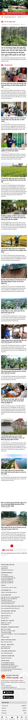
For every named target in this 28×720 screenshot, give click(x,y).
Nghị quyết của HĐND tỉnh (7, 582)
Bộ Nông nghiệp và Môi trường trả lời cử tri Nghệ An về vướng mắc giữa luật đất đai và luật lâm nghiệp (13, 217)
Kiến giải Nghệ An (5, 624)
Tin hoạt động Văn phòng (7, 576)
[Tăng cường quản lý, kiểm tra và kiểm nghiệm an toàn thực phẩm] (14, 140)
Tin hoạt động (4, 566)
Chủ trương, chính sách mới (7, 603)
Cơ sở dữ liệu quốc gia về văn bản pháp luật (11, 669)
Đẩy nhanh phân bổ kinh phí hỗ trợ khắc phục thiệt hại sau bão (13, 372)
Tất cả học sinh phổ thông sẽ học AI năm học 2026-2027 (14, 553)
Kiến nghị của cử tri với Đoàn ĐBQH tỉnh (10, 24)
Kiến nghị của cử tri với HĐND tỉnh (9, 598)
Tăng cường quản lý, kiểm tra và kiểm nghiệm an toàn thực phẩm (13, 150)
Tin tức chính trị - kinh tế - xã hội (8, 587)
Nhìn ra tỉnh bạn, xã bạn (6, 642)
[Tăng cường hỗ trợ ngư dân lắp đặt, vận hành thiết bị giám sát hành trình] (14, 331)
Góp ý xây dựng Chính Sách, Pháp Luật (10, 608)
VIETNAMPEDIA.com (23, 700)
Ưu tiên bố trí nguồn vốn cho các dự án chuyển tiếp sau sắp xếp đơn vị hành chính (13, 119)
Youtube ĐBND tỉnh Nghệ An (7, 662)
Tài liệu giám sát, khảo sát (7, 570)
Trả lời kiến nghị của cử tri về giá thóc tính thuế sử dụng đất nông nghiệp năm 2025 (13, 250)
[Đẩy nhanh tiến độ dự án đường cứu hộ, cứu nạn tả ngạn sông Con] (14, 518)
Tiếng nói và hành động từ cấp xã (9, 592)
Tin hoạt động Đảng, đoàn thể (8, 578)
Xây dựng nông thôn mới (7, 613)
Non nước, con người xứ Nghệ (8, 630)
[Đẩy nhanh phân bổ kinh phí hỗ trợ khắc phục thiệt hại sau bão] (14, 362)
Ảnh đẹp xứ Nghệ (5, 637)
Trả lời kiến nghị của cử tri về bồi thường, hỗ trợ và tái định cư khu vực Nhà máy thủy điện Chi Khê (13, 437)
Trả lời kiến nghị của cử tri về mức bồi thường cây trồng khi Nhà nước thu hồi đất (13, 180)
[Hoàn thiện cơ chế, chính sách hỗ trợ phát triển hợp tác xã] (14, 302)
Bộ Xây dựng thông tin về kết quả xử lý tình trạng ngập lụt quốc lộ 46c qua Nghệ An (13, 281)
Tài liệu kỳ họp (4, 568)
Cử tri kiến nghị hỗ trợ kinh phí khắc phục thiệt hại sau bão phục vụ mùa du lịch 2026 (13, 472)
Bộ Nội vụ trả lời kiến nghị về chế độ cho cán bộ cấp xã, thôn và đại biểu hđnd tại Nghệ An (12, 400)
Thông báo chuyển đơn (6, 600)
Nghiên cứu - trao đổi (6, 622)
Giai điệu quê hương (5, 646)
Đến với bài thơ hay (5, 648)
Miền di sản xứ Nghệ (6, 629)
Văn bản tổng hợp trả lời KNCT (8, 602)
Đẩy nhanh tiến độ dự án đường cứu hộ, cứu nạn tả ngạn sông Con (13, 528)
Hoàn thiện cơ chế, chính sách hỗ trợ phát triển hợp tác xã (13, 311)
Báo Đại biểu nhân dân (6, 670)
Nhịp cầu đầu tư (5, 618)
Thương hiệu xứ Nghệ (6, 632)
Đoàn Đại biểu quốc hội (10, 17)
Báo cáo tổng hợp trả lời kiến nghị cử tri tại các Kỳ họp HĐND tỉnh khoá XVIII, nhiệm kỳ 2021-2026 (13, 504)
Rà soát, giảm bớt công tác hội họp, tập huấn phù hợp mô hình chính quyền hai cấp (13, 85)
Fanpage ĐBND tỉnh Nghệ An (8, 664)
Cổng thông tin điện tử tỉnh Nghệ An (9, 666)
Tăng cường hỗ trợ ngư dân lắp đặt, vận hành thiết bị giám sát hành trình (14, 341)
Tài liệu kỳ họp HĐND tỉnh (7, 579)
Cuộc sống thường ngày (6, 653)
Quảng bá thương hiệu (6, 658)
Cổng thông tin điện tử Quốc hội (8, 667)
